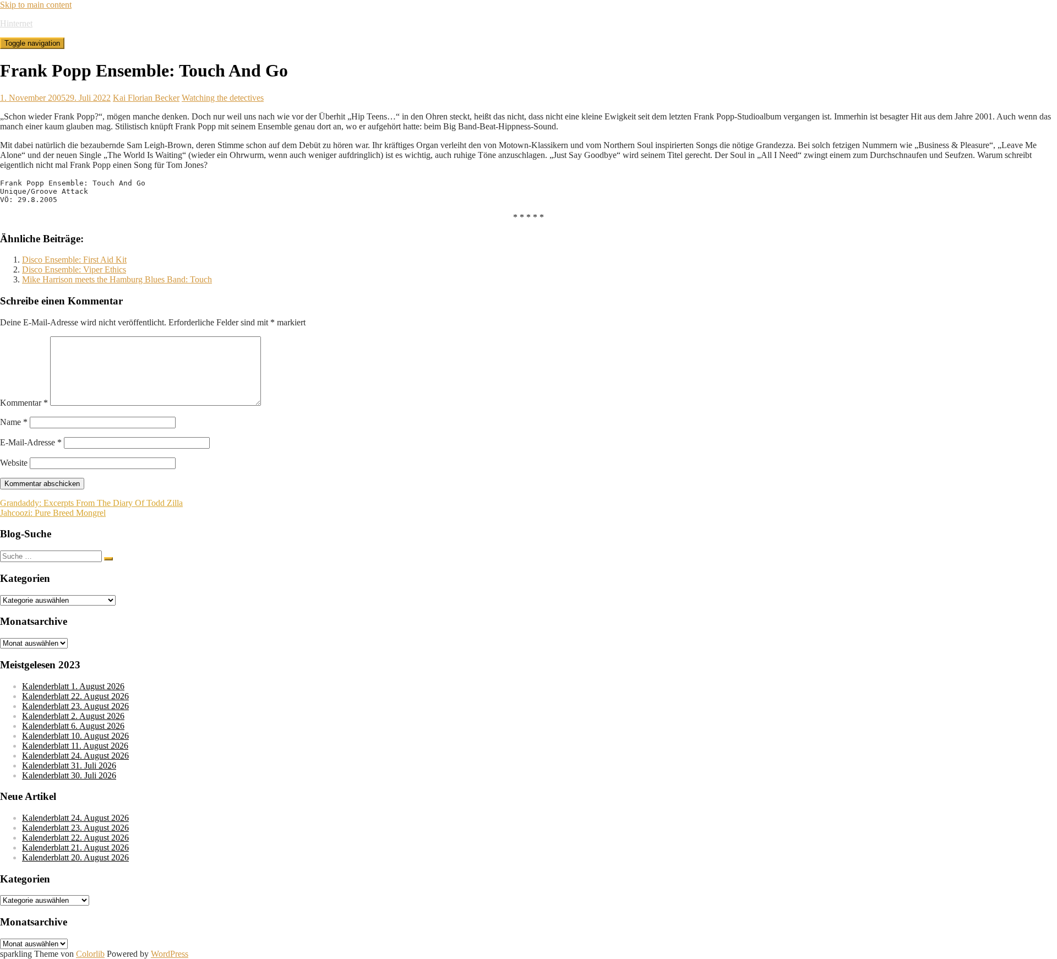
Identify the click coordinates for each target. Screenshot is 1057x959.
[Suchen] (108, 558)
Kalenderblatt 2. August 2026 (73, 716)
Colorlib (90, 953)
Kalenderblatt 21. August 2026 (75, 847)
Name (14, 422)
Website (14, 462)
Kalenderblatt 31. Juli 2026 (69, 765)
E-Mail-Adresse (31, 442)
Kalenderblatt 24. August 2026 (75, 755)
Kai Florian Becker (146, 97)
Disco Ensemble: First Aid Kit (74, 259)
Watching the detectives (223, 97)
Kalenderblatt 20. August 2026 (75, 857)
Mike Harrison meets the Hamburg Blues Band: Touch (117, 279)
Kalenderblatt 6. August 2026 (73, 726)
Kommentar (24, 402)
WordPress (169, 953)
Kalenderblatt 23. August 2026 (75, 706)
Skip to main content (36, 4)
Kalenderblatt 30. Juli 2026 (69, 775)
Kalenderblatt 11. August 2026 (75, 745)
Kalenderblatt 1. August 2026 (73, 686)
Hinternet (16, 23)
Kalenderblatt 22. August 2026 (75, 696)
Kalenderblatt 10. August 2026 (75, 735)
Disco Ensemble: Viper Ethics (74, 269)
